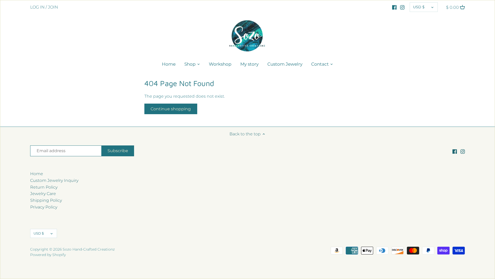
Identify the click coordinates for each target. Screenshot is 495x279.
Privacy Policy (43, 207)
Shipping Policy (46, 200)
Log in (37, 7)
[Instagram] (402, 7)
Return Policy (43, 187)
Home (36, 173)
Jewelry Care (43, 193)
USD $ (419, 7)
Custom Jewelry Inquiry (54, 180)
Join (53, 7)
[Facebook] (394, 7)
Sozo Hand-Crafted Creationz (89, 249)
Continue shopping (171, 108)
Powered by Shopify (48, 254)
